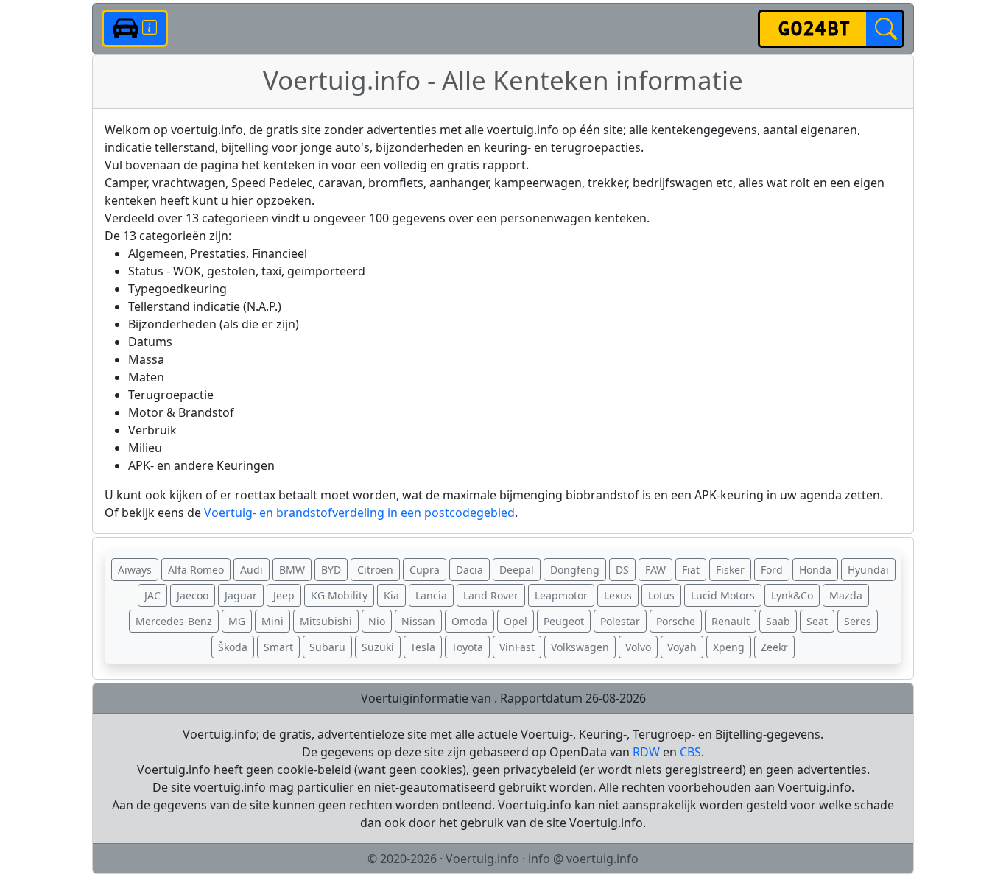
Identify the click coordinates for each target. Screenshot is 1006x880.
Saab (778, 621)
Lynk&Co (792, 595)
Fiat (691, 570)
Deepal (516, 570)
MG (236, 621)
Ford (772, 570)
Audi (251, 570)
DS (622, 570)
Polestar (620, 621)
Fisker (730, 570)
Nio (376, 621)
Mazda (845, 595)
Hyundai (868, 570)
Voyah (682, 647)
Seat (817, 621)
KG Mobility (339, 595)
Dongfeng (574, 570)
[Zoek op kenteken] (884, 29)
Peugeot (564, 621)
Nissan (418, 621)
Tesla (422, 647)
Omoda (469, 621)
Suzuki (378, 647)
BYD (331, 570)
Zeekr (774, 647)
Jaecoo (192, 595)
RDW (646, 752)
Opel (515, 621)
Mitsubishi (326, 621)
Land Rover (490, 595)
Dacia (469, 570)
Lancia (431, 595)
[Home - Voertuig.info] (135, 28)
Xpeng (729, 647)
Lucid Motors (723, 595)
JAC (152, 595)
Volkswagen (580, 647)
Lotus (661, 595)
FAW (655, 570)
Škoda (232, 647)
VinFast (517, 647)
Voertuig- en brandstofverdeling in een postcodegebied (359, 512)
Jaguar (241, 595)
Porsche (675, 621)
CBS (690, 752)
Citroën (375, 570)
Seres (857, 621)
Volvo (638, 647)
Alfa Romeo (196, 570)
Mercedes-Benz (174, 621)
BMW (292, 570)
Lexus (618, 595)
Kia (391, 595)
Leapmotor (561, 595)
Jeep (284, 595)
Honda (815, 570)
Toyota (467, 647)
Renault (730, 621)
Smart (278, 647)
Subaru (327, 647)
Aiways (135, 570)
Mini (272, 621)
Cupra (424, 570)
